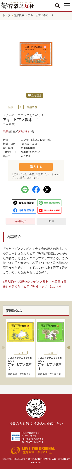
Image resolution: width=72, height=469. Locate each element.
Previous (3, 347)
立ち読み (36, 95)
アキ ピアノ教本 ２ (21, 363)
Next (69, 347)
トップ (6, 15)
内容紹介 (20, 221)
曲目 (51, 221)
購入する (36, 166)
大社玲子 (24, 131)
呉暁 (6, 131)
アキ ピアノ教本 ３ (51, 363)
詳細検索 (19, 15)
